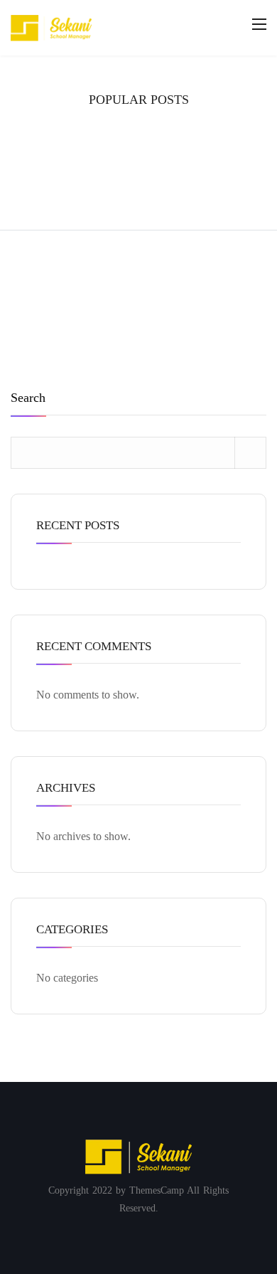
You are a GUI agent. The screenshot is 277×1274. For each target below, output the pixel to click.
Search (28, 398)
